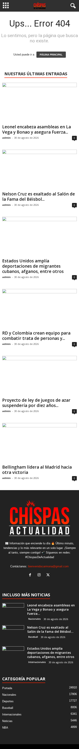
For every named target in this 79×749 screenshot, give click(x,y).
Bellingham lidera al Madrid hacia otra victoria (37, 469)
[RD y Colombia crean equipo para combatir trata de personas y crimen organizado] (39, 309)
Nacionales (34, 618)
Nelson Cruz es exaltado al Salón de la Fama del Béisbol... (38, 196)
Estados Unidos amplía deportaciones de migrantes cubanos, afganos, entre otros (33, 266)
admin (6, 137)
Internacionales (37, 662)
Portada (7, 688)
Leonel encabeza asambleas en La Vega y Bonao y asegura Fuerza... (36, 129)
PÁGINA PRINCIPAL (51, 54)
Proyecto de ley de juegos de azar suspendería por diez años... (36, 402)
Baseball (33, 636)
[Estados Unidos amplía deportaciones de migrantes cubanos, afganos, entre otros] (39, 236)
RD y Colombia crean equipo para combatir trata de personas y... (36, 335)
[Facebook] (31, 575)
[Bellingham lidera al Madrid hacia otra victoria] (39, 443)
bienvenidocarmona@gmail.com (48, 566)
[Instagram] (40, 575)
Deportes (8, 701)
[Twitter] (49, 575)
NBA (5, 727)
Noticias (7, 721)
